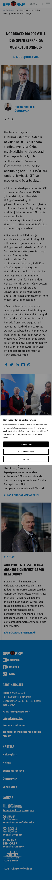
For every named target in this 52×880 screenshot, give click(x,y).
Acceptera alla (26, 444)
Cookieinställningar (26, 451)
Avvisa (26, 459)
